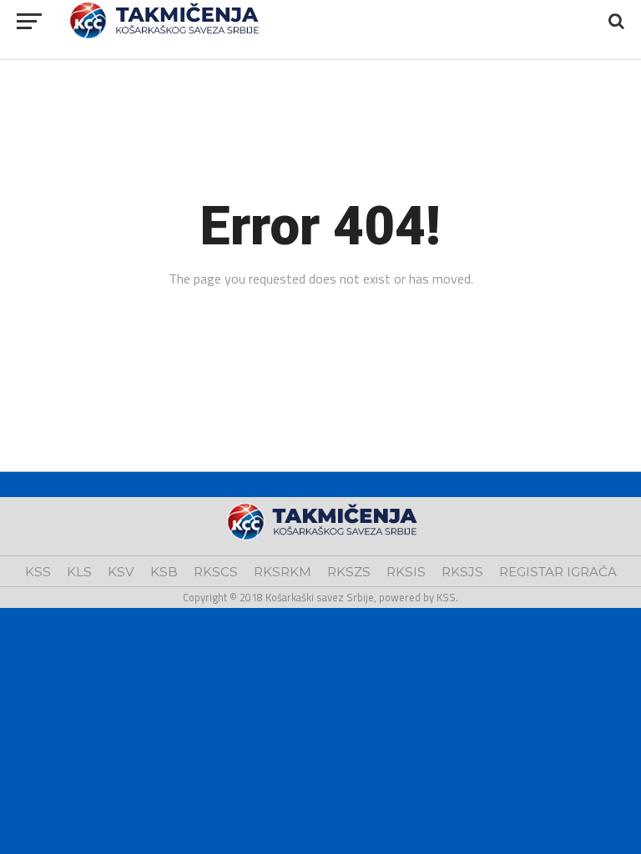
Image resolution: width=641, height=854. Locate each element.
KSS (38, 572)
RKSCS (216, 572)
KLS (79, 572)
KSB (164, 572)
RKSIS (406, 572)
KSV (121, 572)
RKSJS (462, 572)
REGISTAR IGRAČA (558, 572)
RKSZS (349, 572)
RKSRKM (282, 572)
